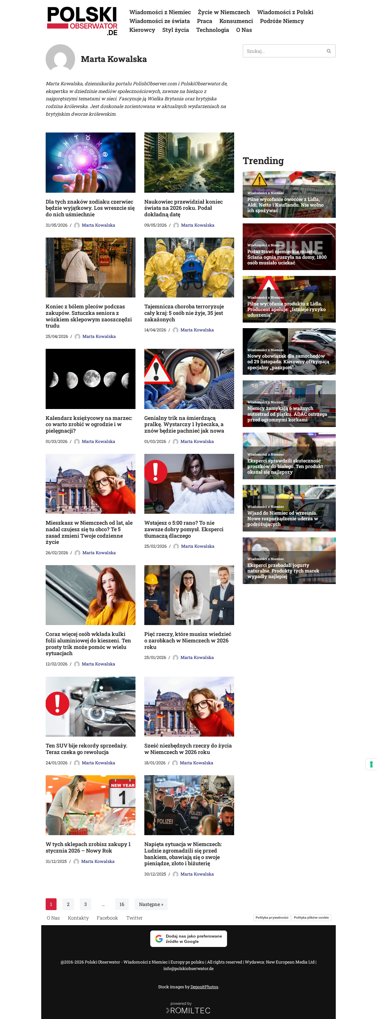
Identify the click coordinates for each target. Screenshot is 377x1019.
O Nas (244, 29)
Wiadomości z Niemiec (160, 12)
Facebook (107, 918)
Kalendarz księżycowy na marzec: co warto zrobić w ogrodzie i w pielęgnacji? (89, 424)
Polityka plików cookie (311, 917)
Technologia (212, 29)
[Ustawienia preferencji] (371, 764)
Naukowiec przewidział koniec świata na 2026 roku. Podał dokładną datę (183, 208)
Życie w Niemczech (224, 12)
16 (122, 904)
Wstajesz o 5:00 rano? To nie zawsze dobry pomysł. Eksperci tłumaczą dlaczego (184, 529)
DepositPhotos (204, 986)
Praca (204, 20)
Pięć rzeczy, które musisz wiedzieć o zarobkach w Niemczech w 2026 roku (187, 640)
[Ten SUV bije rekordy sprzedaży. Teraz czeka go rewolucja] (90, 707)
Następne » (151, 904)
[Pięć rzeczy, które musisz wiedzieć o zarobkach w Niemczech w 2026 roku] (189, 595)
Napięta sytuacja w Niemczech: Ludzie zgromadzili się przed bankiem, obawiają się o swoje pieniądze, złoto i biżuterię (183, 853)
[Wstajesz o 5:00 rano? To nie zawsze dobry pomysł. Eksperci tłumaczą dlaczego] (189, 484)
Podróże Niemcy (282, 20)
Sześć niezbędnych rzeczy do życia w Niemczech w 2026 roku (188, 748)
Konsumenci (236, 20)
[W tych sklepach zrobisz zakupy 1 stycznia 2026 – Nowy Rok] (90, 805)
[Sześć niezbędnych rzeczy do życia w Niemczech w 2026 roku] (189, 707)
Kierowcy (142, 29)
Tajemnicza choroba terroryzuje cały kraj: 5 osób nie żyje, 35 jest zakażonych (184, 313)
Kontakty (78, 918)
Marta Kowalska (98, 225)
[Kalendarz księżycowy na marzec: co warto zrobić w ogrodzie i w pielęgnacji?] (90, 379)
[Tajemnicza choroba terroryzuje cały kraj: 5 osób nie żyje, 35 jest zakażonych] (189, 267)
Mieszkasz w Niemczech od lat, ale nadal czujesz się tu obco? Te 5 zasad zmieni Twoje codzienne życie (89, 532)
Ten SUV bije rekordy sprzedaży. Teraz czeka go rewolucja (87, 748)
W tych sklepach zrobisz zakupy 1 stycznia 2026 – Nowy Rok (88, 847)
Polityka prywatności (272, 917)
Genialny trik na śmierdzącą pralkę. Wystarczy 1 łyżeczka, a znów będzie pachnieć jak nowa (184, 424)
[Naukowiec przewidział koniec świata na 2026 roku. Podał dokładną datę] (189, 162)
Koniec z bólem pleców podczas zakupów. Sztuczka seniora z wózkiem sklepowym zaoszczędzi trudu (89, 316)
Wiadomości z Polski (285, 12)
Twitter (134, 918)
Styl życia (175, 29)
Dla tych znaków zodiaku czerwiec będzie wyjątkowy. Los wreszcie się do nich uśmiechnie (90, 208)
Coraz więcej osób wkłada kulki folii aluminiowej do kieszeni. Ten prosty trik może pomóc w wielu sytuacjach (88, 644)
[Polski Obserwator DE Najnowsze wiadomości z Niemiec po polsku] (82, 21)
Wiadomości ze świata (159, 20)
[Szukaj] (329, 51)
